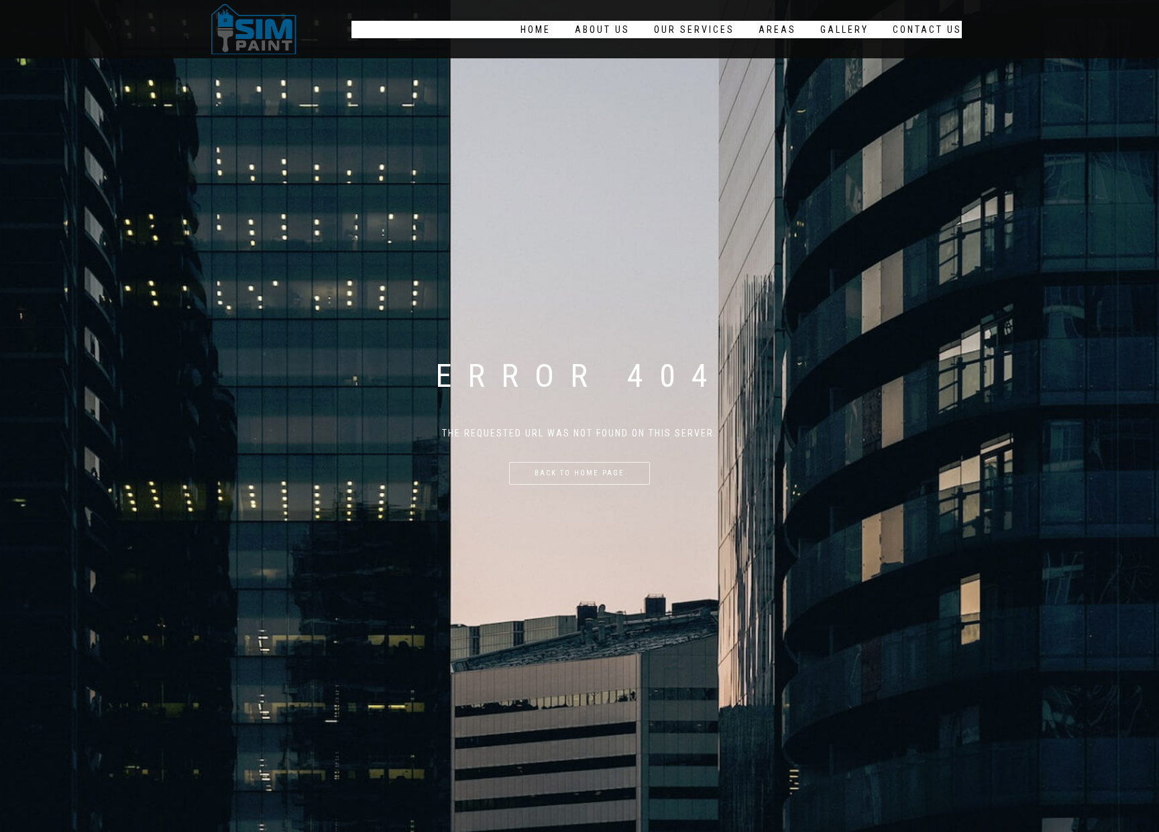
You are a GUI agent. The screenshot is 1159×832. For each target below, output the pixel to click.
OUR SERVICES (694, 29)
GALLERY (844, 29)
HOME (535, 29)
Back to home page (579, 473)
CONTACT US (927, 29)
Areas (777, 29)
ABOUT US (602, 29)
